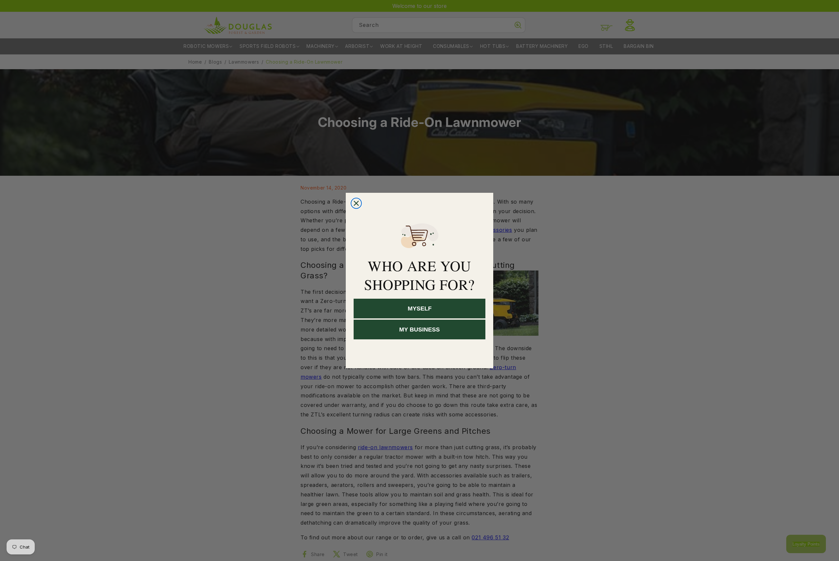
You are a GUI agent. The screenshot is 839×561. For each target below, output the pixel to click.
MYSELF (420, 309)
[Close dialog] (356, 203)
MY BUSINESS (419, 330)
